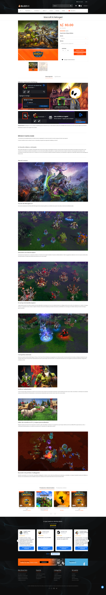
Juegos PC (56, 574)
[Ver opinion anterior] (18, 540)
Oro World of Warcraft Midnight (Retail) (62, 507)
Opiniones (57, 76)
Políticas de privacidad (22, 577)
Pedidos (73, 574)
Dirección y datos (75, 580)
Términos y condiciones (23, 575)
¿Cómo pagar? (39, 575)
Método (61, 41)
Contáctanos (38, 578)
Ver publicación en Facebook (26, 548)
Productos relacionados (47, 488)
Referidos (74, 575)
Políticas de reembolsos (23, 578)
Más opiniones (55, 553)
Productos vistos (61, 488)
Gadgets (55, 580)
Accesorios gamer (57, 577)
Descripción (49, 76)
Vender (73, 577)
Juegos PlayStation (58, 575)
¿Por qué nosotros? (22, 574)
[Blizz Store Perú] (24, 7)
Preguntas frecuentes (40, 574)
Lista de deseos (75, 578)
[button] (87, 2)
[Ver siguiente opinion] (87, 540)
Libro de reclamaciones (41, 577)
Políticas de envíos (22, 580)
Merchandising (57, 578)
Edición (61, 35)
